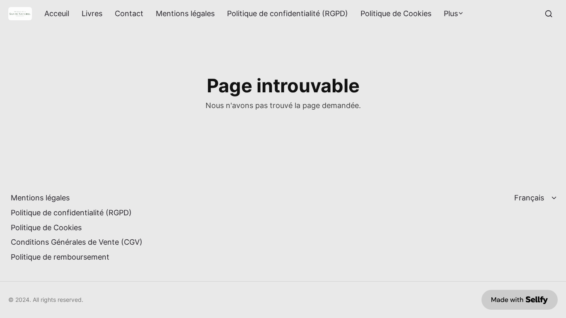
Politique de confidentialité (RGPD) (287, 14)
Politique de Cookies (395, 14)
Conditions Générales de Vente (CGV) (77, 242)
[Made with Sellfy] (519, 300)
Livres (92, 14)
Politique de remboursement (60, 257)
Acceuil (56, 14)
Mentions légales (185, 14)
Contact (129, 14)
